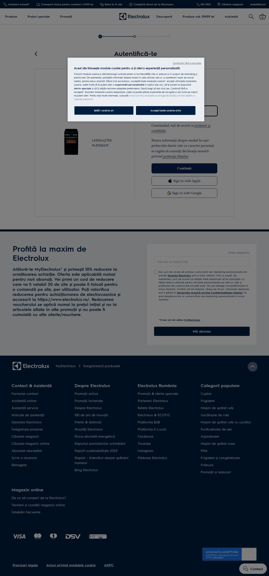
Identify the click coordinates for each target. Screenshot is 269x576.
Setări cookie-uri (104, 110)
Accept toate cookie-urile (165, 110)
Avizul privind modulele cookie (145, 95)
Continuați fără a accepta (187, 63)
